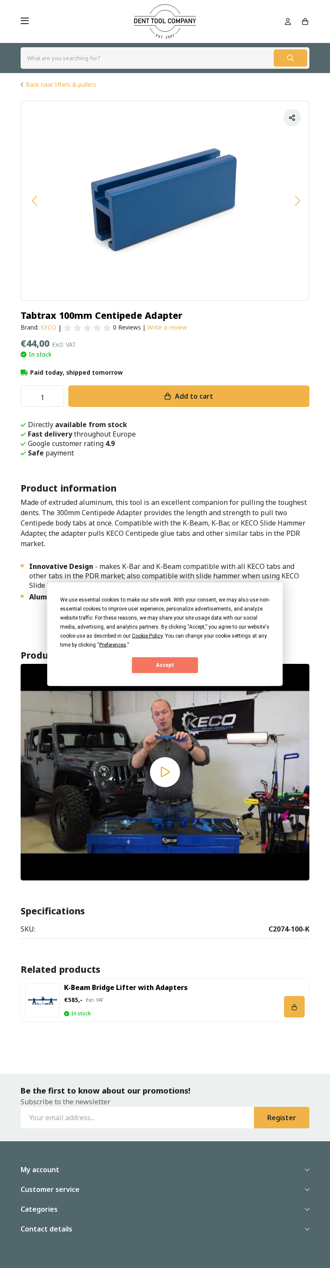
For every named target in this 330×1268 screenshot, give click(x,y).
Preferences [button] (112, 645)
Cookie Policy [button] (147, 635)
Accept (165, 665)
